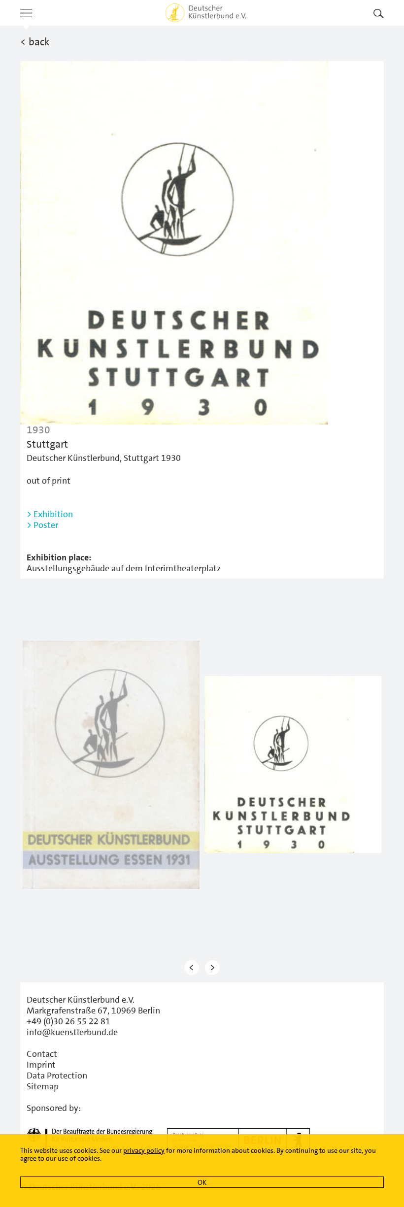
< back (34, 42)
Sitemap (43, 1086)
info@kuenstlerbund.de (72, 1032)
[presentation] (191, 968)
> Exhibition (50, 514)
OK (202, 1182)
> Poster (42, 525)
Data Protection (57, 1075)
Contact (42, 1054)
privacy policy (144, 1150)
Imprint (41, 1065)
